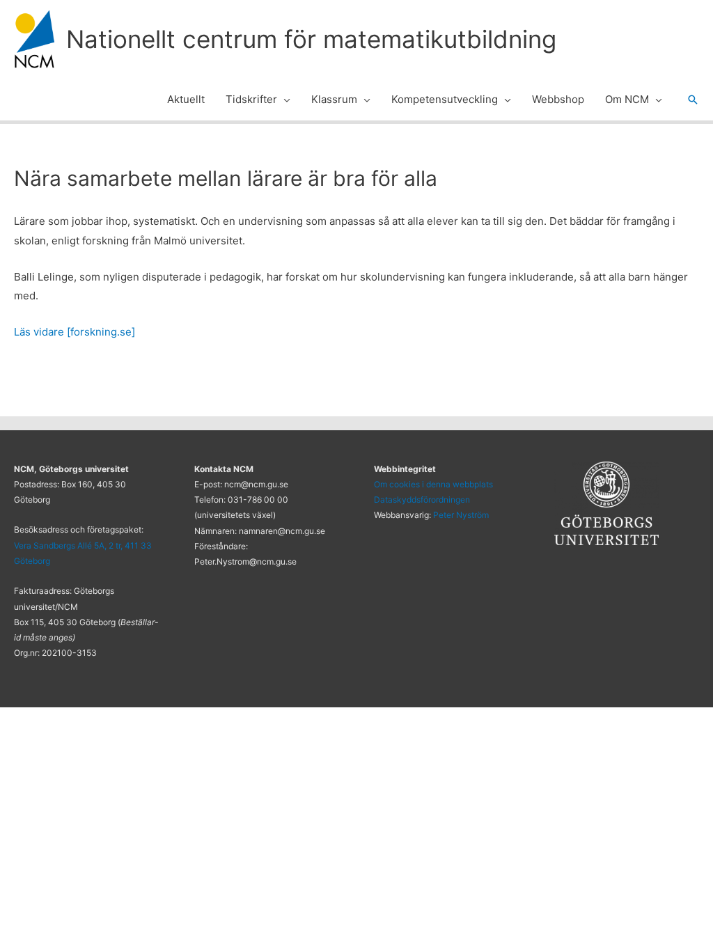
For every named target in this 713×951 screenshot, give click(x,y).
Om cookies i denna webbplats (433, 484)
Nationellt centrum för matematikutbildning (311, 39)
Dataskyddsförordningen (422, 499)
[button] (283, 99)
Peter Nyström (461, 515)
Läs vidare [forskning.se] (74, 331)
